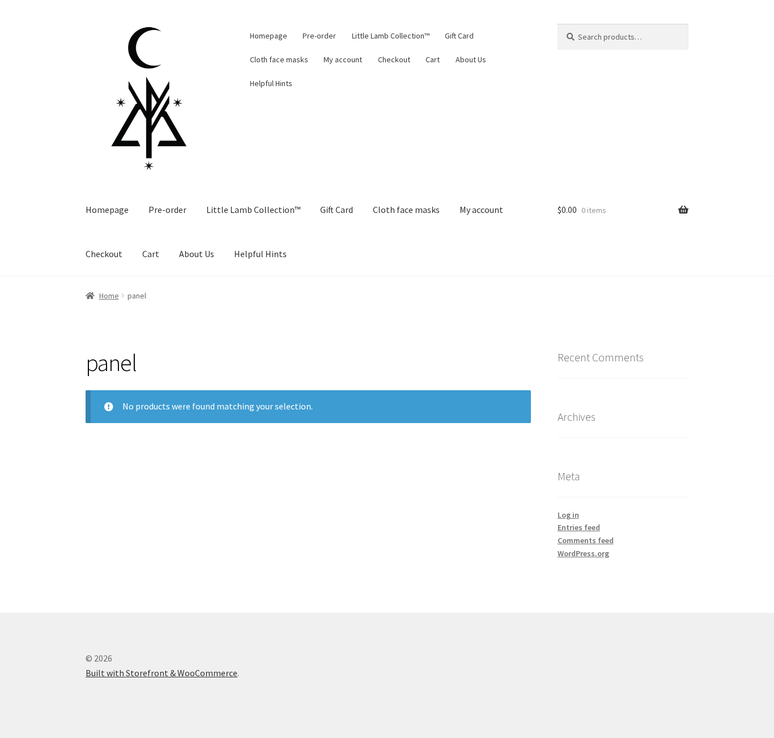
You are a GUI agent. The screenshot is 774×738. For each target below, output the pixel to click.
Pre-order (319, 36)
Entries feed (579, 527)
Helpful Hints (271, 83)
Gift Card (459, 36)
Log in (568, 515)
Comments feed (586, 540)
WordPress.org (583, 553)
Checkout (394, 59)
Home (109, 296)
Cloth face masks (279, 59)
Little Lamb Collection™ (390, 36)
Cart (433, 59)
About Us (471, 59)
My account (343, 59)
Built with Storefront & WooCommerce (161, 673)
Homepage (268, 36)
